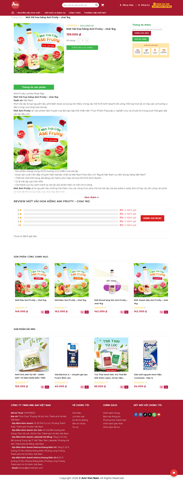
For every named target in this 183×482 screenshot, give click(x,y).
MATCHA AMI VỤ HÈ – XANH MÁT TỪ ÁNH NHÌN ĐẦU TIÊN (30, 376)
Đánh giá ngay (152, 218)
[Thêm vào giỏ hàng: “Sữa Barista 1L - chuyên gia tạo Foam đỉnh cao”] (87, 387)
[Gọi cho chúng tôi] (154, 415)
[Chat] (174, 473)
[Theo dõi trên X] (150, 415)
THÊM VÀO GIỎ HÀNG (82, 47)
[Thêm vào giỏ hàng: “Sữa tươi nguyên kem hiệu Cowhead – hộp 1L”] (166, 387)
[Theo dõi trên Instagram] (141, 415)
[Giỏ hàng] (102, 5)
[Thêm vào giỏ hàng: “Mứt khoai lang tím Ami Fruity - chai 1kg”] (126, 312)
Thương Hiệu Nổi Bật (95, 13)
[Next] (165, 51)
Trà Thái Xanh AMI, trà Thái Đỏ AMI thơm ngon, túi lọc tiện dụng (110, 376)
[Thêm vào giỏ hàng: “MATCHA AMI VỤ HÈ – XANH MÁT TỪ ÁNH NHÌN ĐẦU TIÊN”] (47, 387)
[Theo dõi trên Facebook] (136, 415)
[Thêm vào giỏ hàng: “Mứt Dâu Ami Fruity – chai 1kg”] (47, 312)
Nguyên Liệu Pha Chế (29, 13)
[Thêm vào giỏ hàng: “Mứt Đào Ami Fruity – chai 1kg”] (87, 312)
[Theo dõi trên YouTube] (159, 415)
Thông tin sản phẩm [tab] (34, 87)
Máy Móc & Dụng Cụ (55, 13)
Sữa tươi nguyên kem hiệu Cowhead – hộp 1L (148, 376)
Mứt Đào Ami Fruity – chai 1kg (70, 300)
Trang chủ (16, 17)
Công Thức (75, 13)
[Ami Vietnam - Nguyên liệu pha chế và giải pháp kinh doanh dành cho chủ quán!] (34, 5)
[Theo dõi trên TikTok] (145, 415)
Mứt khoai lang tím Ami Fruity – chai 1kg (111, 302)
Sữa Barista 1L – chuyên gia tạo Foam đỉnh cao (71, 376)
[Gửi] (96, 5)
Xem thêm (90, 197)
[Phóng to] (17, 70)
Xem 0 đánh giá (87, 25)
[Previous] (136, 51)
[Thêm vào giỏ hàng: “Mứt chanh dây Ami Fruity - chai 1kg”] (166, 312)
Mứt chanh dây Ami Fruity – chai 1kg (151, 302)
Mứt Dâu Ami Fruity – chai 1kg (30, 300)
